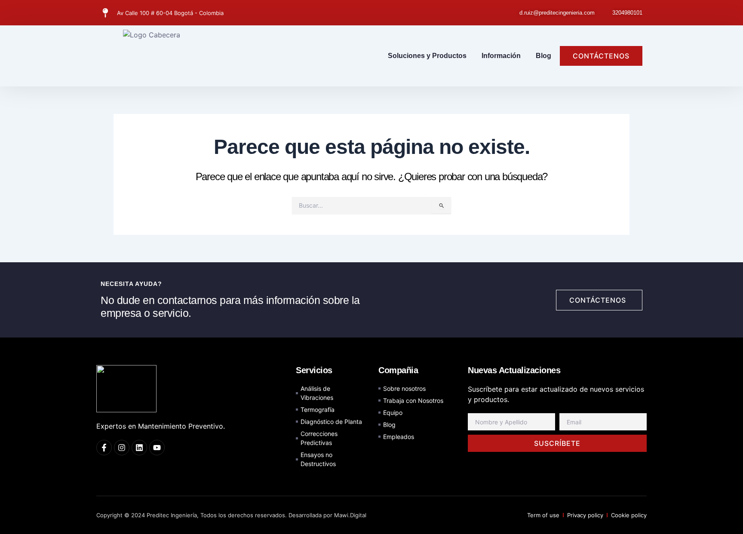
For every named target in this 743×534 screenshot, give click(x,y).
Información (501, 55)
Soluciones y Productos (427, 55)
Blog (543, 55)
